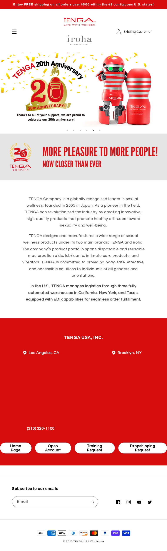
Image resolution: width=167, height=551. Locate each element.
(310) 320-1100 (41, 429)
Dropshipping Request (142, 448)
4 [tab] (87, 130)
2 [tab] (74, 130)
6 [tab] (100, 130)
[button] (14, 31)
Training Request (94, 448)
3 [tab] (80, 130)
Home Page (15, 448)
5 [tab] (93, 130)
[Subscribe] (92, 502)
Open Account (53, 448)
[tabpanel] (83, 90)
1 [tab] (67, 130)
